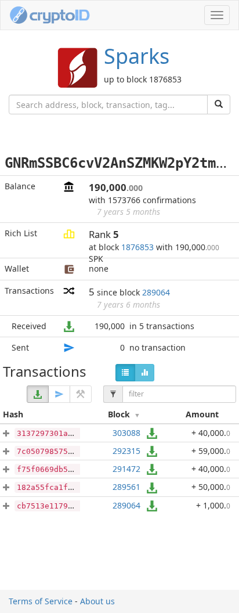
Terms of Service (41, 601)
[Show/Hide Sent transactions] (59, 394)
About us (97, 601)
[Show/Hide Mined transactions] (81, 394)
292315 (126, 450)
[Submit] (218, 104)
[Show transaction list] (125, 372)
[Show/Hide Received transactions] (38, 394)
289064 (156, 292)
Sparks (136, 56)
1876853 (137, 247)
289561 (126, 486)
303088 (126, 432)
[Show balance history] (144, 372)
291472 (126, 468)
